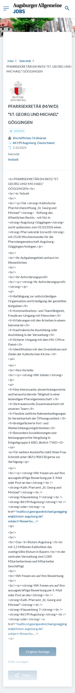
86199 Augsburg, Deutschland (33, 143)
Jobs (10, 61)
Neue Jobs (48, 47)
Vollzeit (13, 159)
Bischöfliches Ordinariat (29, 138)
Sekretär (25, 61)
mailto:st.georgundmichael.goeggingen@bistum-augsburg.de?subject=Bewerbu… (37, 516)
